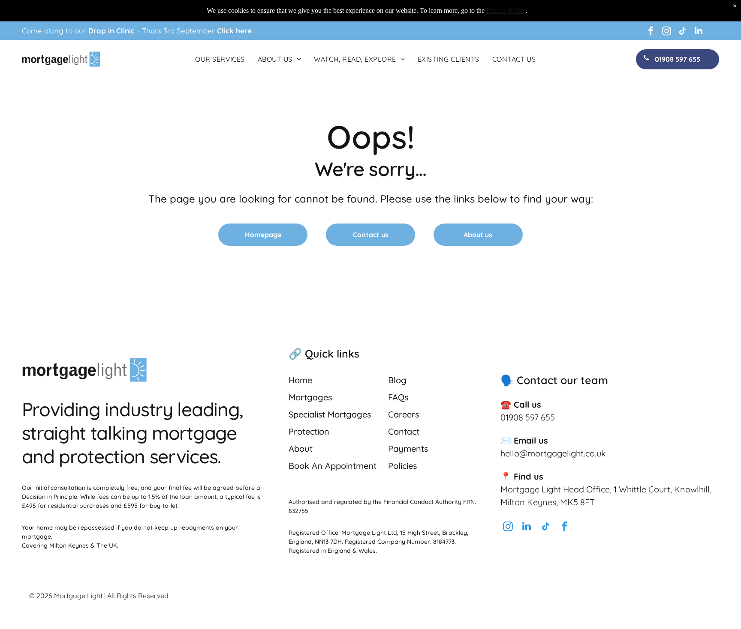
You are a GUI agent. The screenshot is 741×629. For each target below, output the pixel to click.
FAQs (398, 397)
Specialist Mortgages (330, 414)
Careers (403, 414)
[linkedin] (698, 32)
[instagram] (667, 32)
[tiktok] (683, 32)
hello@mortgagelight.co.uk (553, 453)
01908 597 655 (527, 417)
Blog (397, 380)
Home (300, 380)
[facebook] (651, 32)
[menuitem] (220, 59)
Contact (403, 431)
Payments (408, 448)
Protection (309, 431)
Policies (402, 465)
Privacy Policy (506, 10)
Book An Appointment (333, 465)
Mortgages (310, 397)
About (301, 448)
